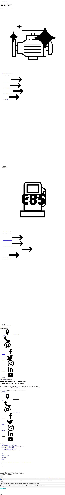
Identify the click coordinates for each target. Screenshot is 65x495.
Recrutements (3, 454)
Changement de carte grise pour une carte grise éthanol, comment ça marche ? (11, 450)
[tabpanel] (32, 481)
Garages (4, 379)
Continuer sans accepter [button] (17, 474)
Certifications (3, 460)
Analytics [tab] (1, 484)
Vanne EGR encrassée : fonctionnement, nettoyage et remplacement (10, 444)
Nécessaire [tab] (1, 478)
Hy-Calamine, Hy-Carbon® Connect (15, 387)
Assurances (3, 459)
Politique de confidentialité (5, 458)
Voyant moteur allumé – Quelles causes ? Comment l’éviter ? (9, 449)
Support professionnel (4, 456)
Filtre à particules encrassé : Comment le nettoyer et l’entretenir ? (9, 445)
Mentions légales (4, 457)
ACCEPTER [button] (3, 474)
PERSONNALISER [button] (9, 474)
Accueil (1, 379)
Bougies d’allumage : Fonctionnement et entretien (8, 447)
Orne (5, 379)
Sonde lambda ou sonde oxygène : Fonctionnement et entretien (9, 448)
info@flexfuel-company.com (16, 347)
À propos (3, 453)
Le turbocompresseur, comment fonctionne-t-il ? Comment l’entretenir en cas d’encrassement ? (13, 446)
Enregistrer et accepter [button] (3, 488)
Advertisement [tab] (2, 486)
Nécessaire (2, 479)
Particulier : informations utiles (5, 455)
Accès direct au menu (4, 1)
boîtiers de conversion (31, 387)
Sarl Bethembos (4, 391)
